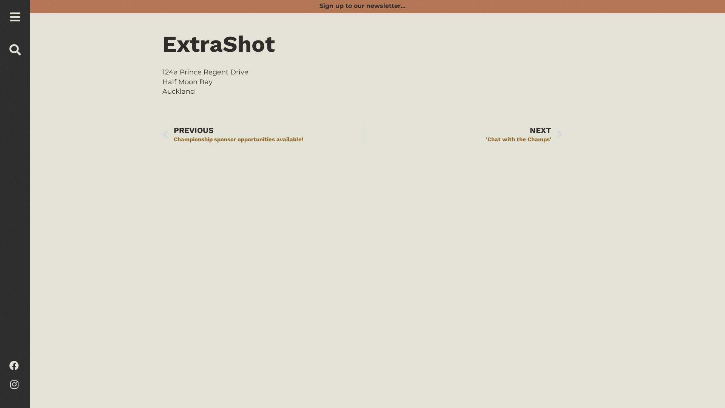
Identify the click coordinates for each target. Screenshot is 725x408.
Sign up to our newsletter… (362, 5)
